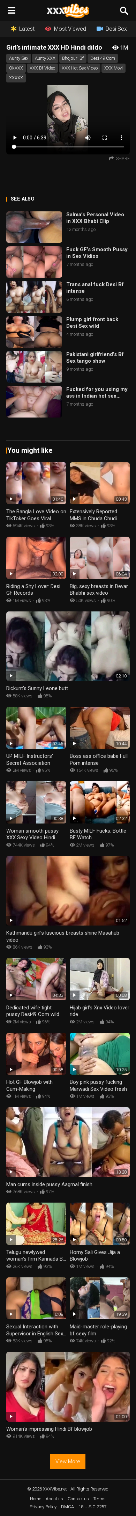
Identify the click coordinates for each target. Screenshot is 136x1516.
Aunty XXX (45, 58)
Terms (99, 1498)
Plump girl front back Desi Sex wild (92, 322)
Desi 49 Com (102, 58)
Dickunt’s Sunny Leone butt (37, 688)
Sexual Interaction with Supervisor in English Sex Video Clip (34, 1333)
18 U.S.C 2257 (92, 1506)
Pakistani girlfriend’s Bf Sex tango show (95, 357)
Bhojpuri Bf (73, 58)
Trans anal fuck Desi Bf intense (95, 288)
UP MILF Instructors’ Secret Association (29, 759)
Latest (27, 29)
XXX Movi (113, 68)
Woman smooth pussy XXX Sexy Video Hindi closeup (32, 838)
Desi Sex (116, 29)
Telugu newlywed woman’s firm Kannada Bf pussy (35, 1259)
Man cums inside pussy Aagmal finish (49, 1184)
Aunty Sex (18, 58)
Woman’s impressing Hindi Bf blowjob (49, 1429)
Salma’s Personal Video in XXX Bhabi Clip (95, 218)
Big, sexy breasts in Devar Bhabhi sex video (99, 589)
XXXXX (16, 77)
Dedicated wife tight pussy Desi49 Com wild (32, 1011)
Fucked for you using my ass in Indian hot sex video (97, 393)
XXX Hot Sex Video (80, 68)
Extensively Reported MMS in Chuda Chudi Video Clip (93, 518)
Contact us (78, 1498)
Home (35, 1498)
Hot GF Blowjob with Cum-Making (29, 1085)
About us (54, 1498)
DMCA (67, 1506)
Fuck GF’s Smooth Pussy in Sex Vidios (97, 253)
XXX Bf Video (42, 68)
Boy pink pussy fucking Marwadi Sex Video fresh (98, 1085)
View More (67, 1461)
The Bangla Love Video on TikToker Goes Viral (36, 515)
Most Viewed (70, 29)
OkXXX (16, 68)
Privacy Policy (43, 1506)
